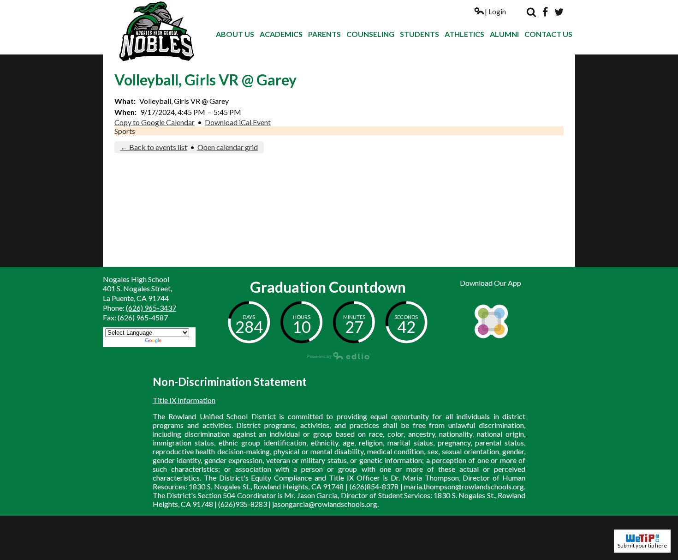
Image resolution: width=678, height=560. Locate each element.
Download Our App (490, 282)
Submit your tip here (642, 545)
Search (531, 12)
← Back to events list (153, 147)
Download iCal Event (238, 122)
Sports (124, 130)
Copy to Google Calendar (154, 122)
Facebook (545, 12)
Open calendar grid (227, 147)
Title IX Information (184, 400)
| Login (495, 11)
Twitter (559, 12)
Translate (178, 341)
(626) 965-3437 (151, 307)
